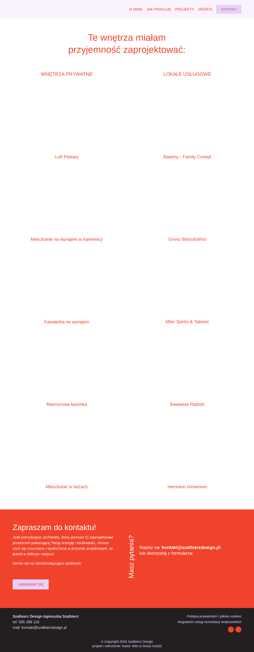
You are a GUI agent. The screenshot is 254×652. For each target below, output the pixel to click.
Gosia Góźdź (152, 646)
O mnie (136, 9)
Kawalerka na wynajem (66, 321)
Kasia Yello (130, 646)
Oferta (205, 9)
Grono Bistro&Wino (187, 239)
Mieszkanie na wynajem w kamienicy (67, 239)
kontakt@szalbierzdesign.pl (191, 547)
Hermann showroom (187, 486)
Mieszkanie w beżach (67, 486)
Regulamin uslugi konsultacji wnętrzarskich (209, 622)
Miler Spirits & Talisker (187, 321)
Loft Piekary (66, 156)
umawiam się (31, 584)
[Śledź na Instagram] (231, 630)
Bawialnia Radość (187, 404)
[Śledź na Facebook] (238, 630)
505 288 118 (29, 622)
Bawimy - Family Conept (187, 156)
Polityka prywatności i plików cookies (214, 616)
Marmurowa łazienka (66, 404)
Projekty (184, 9)
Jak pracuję (158, 9)
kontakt (229, 9)
